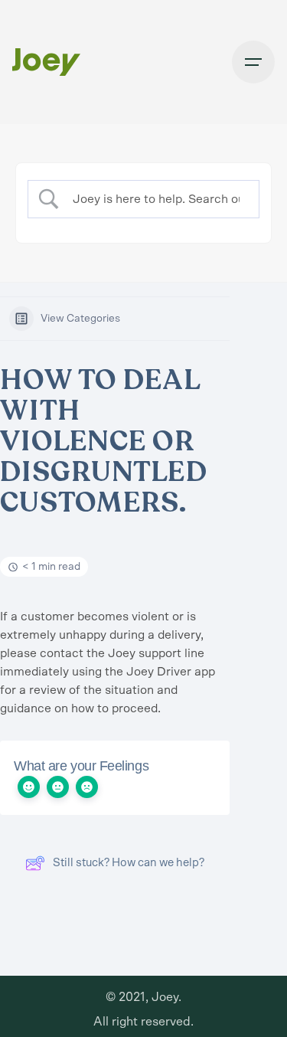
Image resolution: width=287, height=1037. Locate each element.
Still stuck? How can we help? (128, 863)
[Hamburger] (253, 62)
